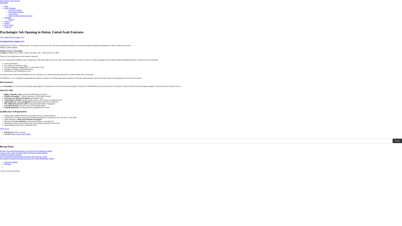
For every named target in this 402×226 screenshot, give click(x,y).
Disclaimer (7, 164)
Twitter (8, 47)
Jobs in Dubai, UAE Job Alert (10, 1)
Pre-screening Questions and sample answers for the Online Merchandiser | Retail (27, 158)
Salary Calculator (10, 8)
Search (2, 138)
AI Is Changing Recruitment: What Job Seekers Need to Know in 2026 (23, 157)
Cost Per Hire (12, 14)
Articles (6, 23)
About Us (7, 21)
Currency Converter (15, 10)
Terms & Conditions (11, 162)
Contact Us (8, 27)
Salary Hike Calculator (15, 12)
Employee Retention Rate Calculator (20, 16)
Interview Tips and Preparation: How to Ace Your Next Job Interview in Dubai (26, 151)
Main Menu (4, 3)
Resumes (11, 19)
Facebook (14, 47)
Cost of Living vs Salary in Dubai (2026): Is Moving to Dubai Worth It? (24, 153)
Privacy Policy (9, 25)
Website (2, 47)
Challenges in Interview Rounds (10, 155)
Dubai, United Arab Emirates (21, 134)
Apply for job (4, 129)
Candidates (8, 18)
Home (6, 6)
